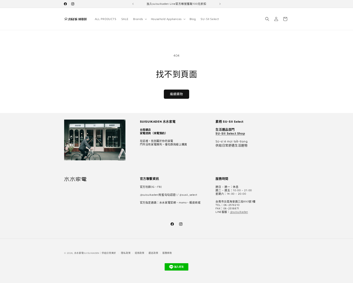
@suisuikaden (239, 211)
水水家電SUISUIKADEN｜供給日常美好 (95, 253)
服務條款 (167, 253)
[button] (140, 19)
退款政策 (139, 253)
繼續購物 (176, 94)
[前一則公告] (132, 4)
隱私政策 (126, 253)
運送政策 (153, 253)
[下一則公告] (220, 4)
